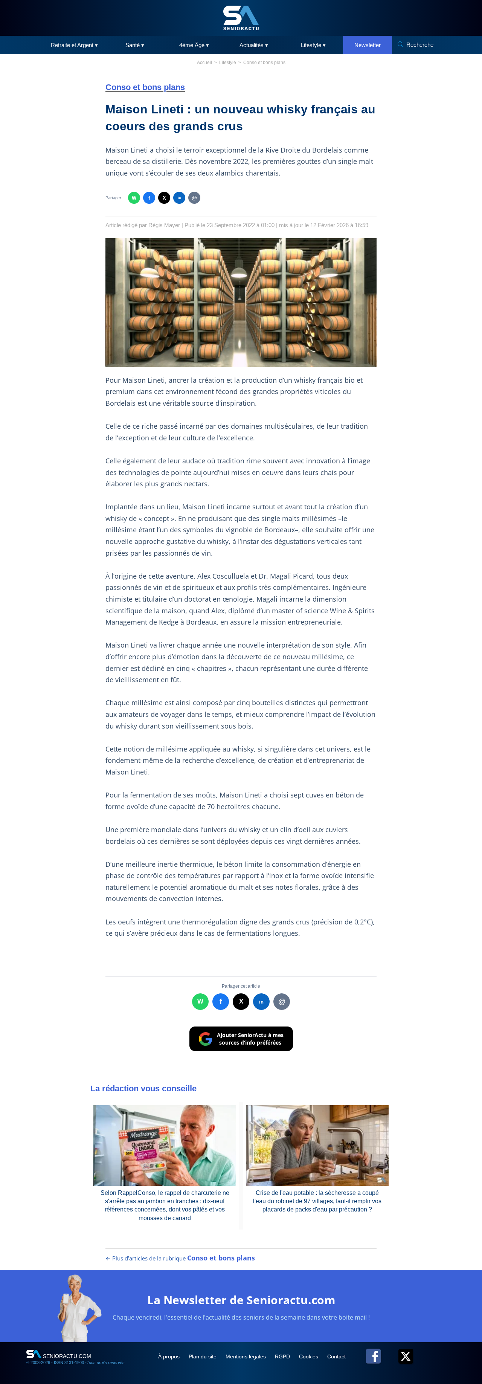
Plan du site (203, 1356)
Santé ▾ (134, 45)
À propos (169, 1356)
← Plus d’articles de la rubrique (180, 1258)
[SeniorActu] (241, 18)
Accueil (204, 62)
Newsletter (367, 45)
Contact (336, 1356)
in (179, 198)
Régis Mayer (164, 225)
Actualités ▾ (253, 45)
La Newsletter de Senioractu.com (241, 1300)
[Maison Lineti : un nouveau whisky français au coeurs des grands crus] (241, 302)
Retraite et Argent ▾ (74, 45)
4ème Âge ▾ (194, 45)
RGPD (283, 1356)
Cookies (309, 1356)
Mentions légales (246, 1356)
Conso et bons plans (264, 62)
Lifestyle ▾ (313, 45)
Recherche (419, 44)
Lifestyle (227, 62)
